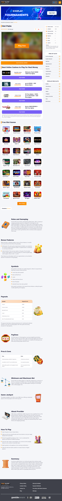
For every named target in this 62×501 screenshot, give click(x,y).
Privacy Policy (23, 483)
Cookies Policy (23, 485)
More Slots (22, 203)
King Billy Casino (18, 72)
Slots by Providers (37, 483)
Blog (21, 490)
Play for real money (22, 63)
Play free (22, 46)
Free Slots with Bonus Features (40, 488)
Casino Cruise (18, 95)
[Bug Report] (38, 29)
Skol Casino (18, 83)
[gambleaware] (18, 498)
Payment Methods (37, 485)
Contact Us (22, 488)
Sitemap (34, 490)
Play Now (22, 77)
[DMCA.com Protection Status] (37, 498)
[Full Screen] (41, 29)
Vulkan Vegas (18, 106)
